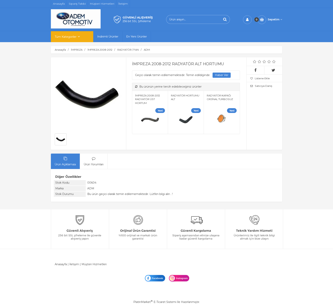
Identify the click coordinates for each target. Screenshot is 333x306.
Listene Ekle (262, 78)
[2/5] (257, 61)
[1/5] (254, 61)
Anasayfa (61, 264)
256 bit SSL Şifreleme (137, 21)
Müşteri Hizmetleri (94, 264)
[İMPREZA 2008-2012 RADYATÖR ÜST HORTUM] (150, 120)
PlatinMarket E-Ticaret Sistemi (154, 302)
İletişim (74, 264)
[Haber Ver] (222, 75)
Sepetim (273, 19)
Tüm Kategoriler (66, 36)
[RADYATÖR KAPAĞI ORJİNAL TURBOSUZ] (222, 120)
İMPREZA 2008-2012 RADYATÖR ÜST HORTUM (147, 99)
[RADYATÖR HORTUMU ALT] (186, 120)
